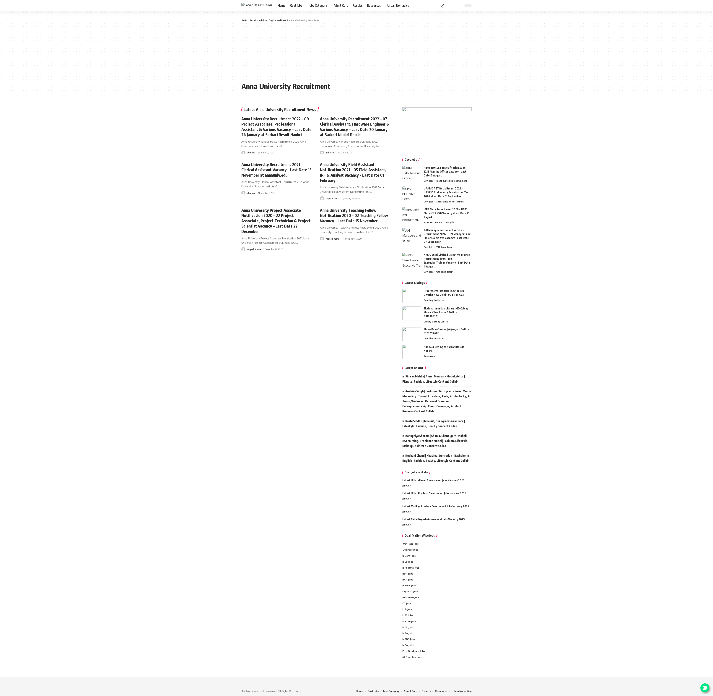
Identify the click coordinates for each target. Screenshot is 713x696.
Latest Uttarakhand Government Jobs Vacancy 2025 (433, 480)
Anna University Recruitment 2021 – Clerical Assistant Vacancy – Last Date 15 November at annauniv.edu (276, 170)
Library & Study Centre (436, 321)
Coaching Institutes (434, 299)
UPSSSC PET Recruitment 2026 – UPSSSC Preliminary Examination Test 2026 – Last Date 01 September (447, 192)
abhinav (251, 152)
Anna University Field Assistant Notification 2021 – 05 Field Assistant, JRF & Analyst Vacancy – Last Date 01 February (353, 172)
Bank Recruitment (433, 222)
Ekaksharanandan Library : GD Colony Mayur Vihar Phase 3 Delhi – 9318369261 (446, 312)
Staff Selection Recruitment (450, 201)
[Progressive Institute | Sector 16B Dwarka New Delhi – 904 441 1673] (411, 296)
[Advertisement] (356, 52)
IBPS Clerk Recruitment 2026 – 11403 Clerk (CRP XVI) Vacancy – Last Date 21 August (446, 213)
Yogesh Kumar (332, 198)
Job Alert (406, 485)
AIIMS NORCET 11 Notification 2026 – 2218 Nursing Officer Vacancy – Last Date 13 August (445, 171)
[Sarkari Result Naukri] (256, 6)
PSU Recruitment (444, 247)
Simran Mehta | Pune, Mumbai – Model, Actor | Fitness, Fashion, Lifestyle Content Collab (433, 378)
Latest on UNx (414, 368)
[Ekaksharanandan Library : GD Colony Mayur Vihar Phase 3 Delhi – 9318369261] (411, 313)
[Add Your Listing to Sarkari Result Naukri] (411, 352)
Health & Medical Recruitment (451, 180)
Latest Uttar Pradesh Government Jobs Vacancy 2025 (434, 493)
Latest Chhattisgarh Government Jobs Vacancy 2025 (433, 519)
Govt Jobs (428, 180)
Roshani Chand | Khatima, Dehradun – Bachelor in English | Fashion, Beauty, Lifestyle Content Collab (435, 458)
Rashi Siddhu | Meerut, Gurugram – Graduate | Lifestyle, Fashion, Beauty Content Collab (433, 423)
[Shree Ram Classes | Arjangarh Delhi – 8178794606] (411, 334)
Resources (429, 356)
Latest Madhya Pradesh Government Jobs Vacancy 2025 (435, 506)
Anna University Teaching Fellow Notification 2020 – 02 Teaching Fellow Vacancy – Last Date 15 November (354, 215)
